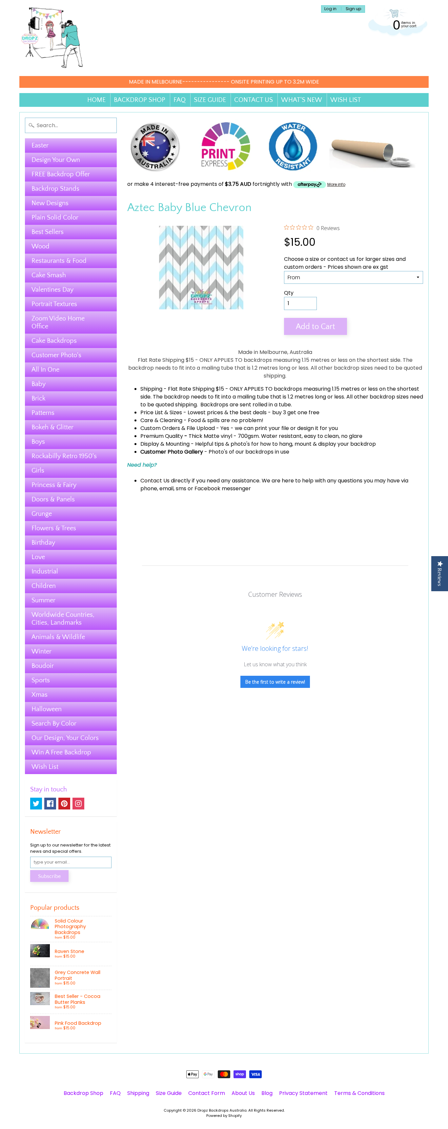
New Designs (50, 203)
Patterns (42, 413)
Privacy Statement (303, 1093)
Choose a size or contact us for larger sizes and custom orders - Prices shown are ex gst (345, 263)
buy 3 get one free (295, 412)
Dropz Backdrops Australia (222, 1110)
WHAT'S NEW (301, 100)
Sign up (353, 9)
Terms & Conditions (359, 1093)
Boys (38, 441)
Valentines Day (52, 289)
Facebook (207, 488)
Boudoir (42, 666)
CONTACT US (253, 100)
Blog (267, 1093)
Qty (289, 293)
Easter (40, 145)
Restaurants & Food (59, 260)
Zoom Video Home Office (58, 322)
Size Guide (169, 1093)
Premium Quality (161, 436)
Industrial (44, 571)
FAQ (179, 100)
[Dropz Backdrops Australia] (52, 38)
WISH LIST (345, 100)
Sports (40, 680)
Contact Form (206, 1093)
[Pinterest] (64, 803)
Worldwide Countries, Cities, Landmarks (62, 618)
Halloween (46, 709)
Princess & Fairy (53, 485)
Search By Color (53, 723)
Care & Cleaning (161, 420)
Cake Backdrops (54, 340)
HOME (96, 100)
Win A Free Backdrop (61, 752)
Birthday (43, 542)
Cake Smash (48, 275)
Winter (41, 651)
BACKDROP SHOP (139, 100)
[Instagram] (78, 803)
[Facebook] (50, 803)
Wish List (44, 766)
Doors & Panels (53, 499)
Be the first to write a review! (275, 682)
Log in (330, 9)
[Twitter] (36, 803)
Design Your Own (55, 160)
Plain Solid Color (54, 217)
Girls (37, 470)
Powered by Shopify (224, 1115)
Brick (38, 398)
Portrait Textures (54, 304)
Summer (43, 600)
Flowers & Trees (53, 528)
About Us (243, 1093)
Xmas (39, 694)
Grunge (41, 513)
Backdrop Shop (83, 1093)
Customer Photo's (56, 355)
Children (43, 586)
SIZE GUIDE (210, 100)
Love (38, 557)
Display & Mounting (165, 444)
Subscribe (49, 876)
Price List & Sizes (161, 412)
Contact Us (155, 480)
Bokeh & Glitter (52, 427)
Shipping (151, 389)
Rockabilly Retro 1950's (64, 456)
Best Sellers (47, 232)
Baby (38, 384)
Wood (40, 246)
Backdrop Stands (55, 188)
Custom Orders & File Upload (177, 428)
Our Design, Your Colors (65, 738)
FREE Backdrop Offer (60, 174)
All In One (45, 369)
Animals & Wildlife (58, 637)
